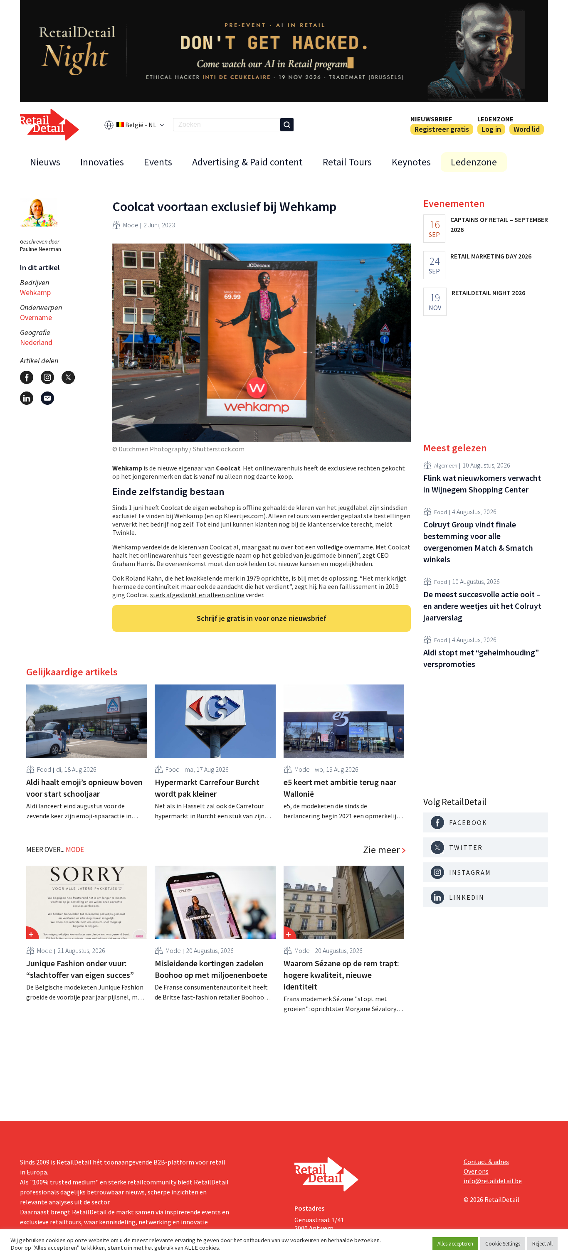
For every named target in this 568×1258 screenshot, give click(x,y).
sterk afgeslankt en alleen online (197, 595)
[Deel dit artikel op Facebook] (26, 377)
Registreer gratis (442, 129)
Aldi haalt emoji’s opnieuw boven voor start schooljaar (84, 788)
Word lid (527, 129)
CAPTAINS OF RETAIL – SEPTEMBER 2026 (499, 224)
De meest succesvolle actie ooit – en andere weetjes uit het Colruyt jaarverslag (482, 606)
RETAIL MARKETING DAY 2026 (490, 256)
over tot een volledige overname (327, 547)
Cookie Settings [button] (502, 1243)
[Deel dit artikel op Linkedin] (26, 398)
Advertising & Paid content (247, 161)
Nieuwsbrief (431, 119)
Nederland (36, 342)
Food (44, 769)
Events (158, 161)
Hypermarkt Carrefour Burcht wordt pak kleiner (207, 788)
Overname (36, 317)
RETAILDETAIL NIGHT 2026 (488, 292)
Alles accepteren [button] (455, 1243)
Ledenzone (495, 119)
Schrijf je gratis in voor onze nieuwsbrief (261, 618)
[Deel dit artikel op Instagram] (47, 377)
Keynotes (411, 161)
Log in (491, 129)
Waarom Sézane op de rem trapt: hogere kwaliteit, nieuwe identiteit (341, 975)
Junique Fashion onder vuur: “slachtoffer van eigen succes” (80, 969)
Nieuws (45, 161)
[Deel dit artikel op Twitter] (68, 377)
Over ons (476, 1171)
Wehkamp (35, 292)
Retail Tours (347, 161)
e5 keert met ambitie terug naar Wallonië (340, 788)
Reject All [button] (542, 1243)
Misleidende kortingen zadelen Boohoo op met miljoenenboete (211, 969)
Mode (130, 225)
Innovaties (102, 161)
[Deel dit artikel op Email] (47, 398)
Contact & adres (486, 1161)
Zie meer (381, 850)
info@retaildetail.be (493, 1181)
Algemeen (445, 465)
